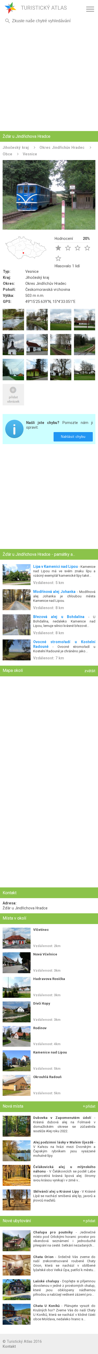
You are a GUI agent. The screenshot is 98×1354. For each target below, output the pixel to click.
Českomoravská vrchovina (47, 289)
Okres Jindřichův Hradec (61, 147)
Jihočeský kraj (16, 147)
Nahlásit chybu (73, 437)
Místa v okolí (14, 918)
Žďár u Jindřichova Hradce (25, 908)
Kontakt (9, 1346)
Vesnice (30, 154)
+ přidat (89, 1106)
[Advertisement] (49, 78)
